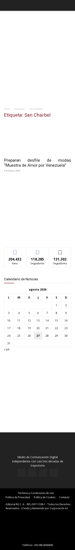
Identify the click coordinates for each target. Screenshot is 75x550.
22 (56, 328)
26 (29, 336)
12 (29, 320)
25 (18, 336)
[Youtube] (54, 473)
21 (47, 328)
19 (29, 328)
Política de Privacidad (18, 497)
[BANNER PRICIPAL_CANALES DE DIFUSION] (37, 19)
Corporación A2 (59, 508)
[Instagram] (32, 473)
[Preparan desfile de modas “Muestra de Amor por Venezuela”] (37, 138)
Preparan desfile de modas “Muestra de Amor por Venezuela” (37, 163)
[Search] (69, 5)
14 (47, 320)
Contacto (64, 497)
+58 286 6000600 (43, 545)
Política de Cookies (44, 497)
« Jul (6, 349)
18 (18, 328)
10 (8, 320)
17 (8, 328)
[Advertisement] (37, 65)
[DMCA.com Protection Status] (38, 539)
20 (38, 328)
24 (8, 336)
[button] (6, 5)
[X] (43, 473)
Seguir (37, 250)
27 (38, 336)
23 (66, 328)
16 (66, 320)
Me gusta (15, 250)
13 (38, 320)
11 (18, 320)
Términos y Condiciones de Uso (36, 493)
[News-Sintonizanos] (34, 237)
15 (56, 320)
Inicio (7, 109)
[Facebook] (21, 473)
